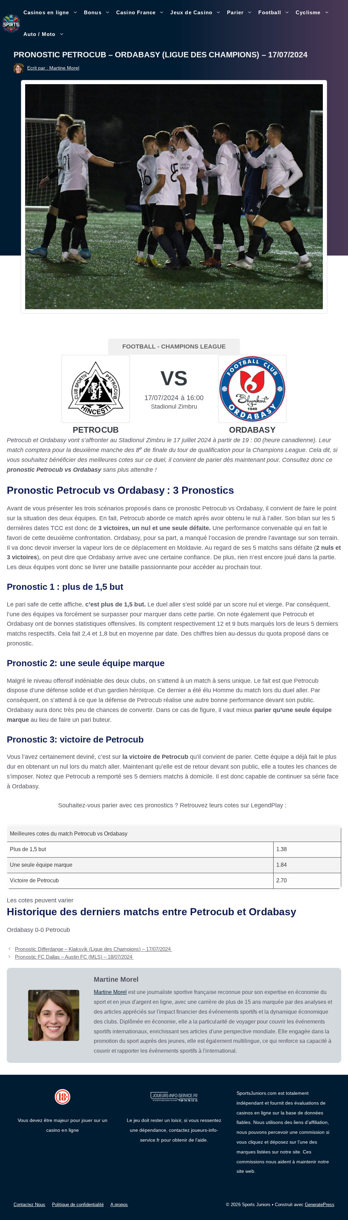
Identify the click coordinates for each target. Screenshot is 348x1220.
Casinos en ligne (46, 12)
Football (269, 12)
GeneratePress (319, 1204)
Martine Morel (110, 992)
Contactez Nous (29, 1204)
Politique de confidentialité (78, 1204)
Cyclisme (308, 12)
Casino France (136, 12)
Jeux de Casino (191, 12)
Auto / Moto (39, 34)
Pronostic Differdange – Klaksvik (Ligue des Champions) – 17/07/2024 (93, 949)
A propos (119, 1204)
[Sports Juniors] (11, 23)
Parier (235, 12)
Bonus (93, 12)
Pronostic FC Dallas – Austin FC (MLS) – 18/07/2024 (74, 957)
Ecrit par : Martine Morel (53, 68)
